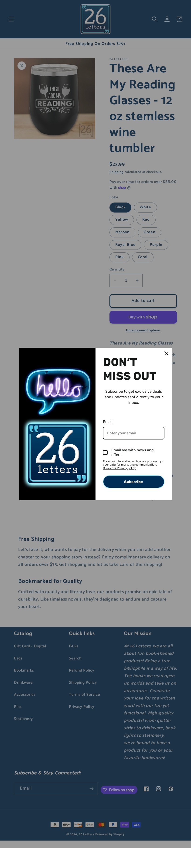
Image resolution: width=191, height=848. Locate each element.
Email (108, 421)
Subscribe (133, 482)
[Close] (166, 353)
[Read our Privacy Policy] (161, 462)
